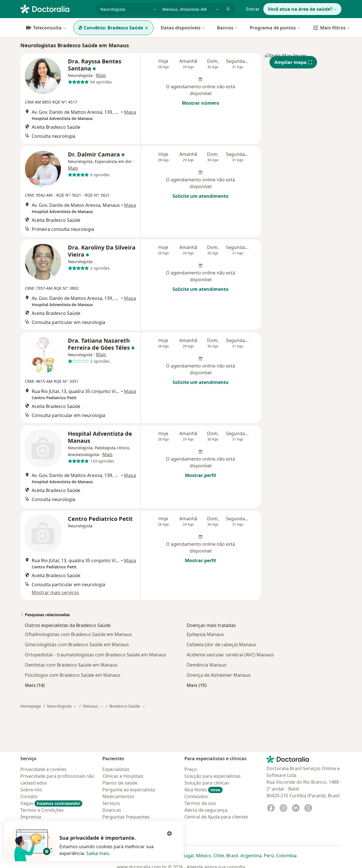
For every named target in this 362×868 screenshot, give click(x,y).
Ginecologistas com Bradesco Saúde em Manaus (77, 644)
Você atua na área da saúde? (300, 9)
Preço (190, 769)
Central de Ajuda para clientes (216, 817)
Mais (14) (35, 685)
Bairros (225, 28)
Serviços (111, 803)
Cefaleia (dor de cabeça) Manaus (221, 644)
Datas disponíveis (181, 28)
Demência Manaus (207, 665)
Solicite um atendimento (201, 196)
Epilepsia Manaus (205, 634)
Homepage (30, 706)
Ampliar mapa (290, 62)
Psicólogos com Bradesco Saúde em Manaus (72, 675)
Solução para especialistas (212, 776)
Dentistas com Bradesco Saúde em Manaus (71, 665)
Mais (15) (196, 685)
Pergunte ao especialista (128, 790)
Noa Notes (202, 790)
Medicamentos (118, 796)
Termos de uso (200, 803)
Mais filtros (333, 28)
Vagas (50, 803)
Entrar (253, 9)
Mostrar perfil (200, 475)
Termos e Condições (42, 810)
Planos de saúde (119, 783)
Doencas (111, 810)
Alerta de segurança (205, 810)
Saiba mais (97, 853)
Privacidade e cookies (43, 769)
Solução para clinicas (206, 783)
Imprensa (30, 817)
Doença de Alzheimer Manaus (219, 675)
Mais (101, 75)
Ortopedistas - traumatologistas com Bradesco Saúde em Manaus (95, 655)
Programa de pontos (273, 28)
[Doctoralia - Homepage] (55, 8)
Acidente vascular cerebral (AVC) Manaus (230, 655)
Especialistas (116, 769)
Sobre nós (31, 790)
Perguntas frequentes (126, 817)
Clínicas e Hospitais (122, 776)
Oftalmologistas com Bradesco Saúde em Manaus (78, 634)
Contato (29, 796)
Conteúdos (196, 796)
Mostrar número (200, 103)
